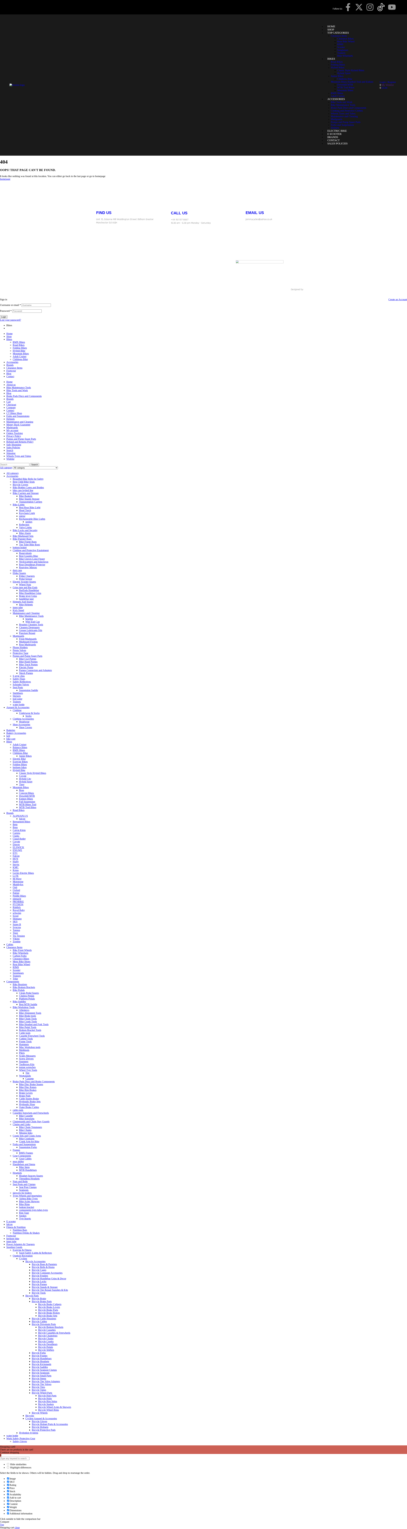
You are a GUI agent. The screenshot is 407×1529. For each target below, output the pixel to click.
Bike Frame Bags (28, 541)
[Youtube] (392, 7)
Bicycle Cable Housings (44, 1318)
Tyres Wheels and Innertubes (27, 1195)
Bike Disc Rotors (27, 1087)
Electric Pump (26, 667)
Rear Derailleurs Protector (32, 564)
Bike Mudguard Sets (23, 536)
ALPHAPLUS (20, 816)
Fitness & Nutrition (16, 1227)
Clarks (16, 836)
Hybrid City (25, 778)
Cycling (23, 1258)
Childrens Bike (20, 359)
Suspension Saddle (28, 690)
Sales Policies (13, 447)
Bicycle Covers (20, 484)
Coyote (22, 776)
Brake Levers (26, 1093)
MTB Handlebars (28, 1170)
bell (8, 736)
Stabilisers (18, 693)
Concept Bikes (26, 793)
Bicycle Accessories (35, 1261)
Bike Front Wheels (22, 950)
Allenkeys (24, 1010)
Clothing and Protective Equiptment (31, 550)
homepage (5, 179)
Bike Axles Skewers (29, 1201)
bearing (29, 619)
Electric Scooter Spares (24, 581)
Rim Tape (24, 1213)
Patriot (16, 893)
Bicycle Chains (45, 1338)
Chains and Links (21, 1124)
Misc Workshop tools (29, 1047)
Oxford (16, 890)
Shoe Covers (25, 727)
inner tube (18, 607)
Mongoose (18, 881)
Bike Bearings (20, 984)
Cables (9, 944)
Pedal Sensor (25, 579)
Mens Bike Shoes (21, 961)
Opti (15, 887)
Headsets (17, 1173)
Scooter (16, 970)
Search (9, 450)
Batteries (10, 730)
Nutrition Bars (20, 1230)
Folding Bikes (20, 348)
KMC (16, 867)
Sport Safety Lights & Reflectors (35, 1253)
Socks (28, 716)
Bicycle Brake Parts (42, 1301)
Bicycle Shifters (46, 1350)
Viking (16, 938)
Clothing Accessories (23, 718)
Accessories (12, 362)
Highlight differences (20, 1467)
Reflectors (24, 524)
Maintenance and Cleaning (19, 421)
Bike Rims (24, 1204)
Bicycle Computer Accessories (47, 1272)
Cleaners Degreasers (29, 627)
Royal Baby (19, 910)
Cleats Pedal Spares (29, 993)
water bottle (18, 704)
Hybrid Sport (25, 781)
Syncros (17, 927)
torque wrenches (27, 1067)
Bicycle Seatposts (40, 1372)
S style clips (19, 676)
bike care (10, 738)
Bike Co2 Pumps (27, 658)
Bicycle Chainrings (47, 1335)
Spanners (23, 1061)
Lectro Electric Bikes (23, 873)
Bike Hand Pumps (28, 661)
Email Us (255, 213)
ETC (15, 853)
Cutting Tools (26, 1038)
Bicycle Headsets (40, 1361)
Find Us (103, 213)
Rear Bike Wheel (21, 964)
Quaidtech (309, 289)
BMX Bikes (19, 342)
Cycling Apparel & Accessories (41, 1418)
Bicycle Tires (38, 1387)
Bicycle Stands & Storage (45, 1287)
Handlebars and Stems (24, 1164)
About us (11, 384)
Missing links (25, 1133)
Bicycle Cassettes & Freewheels (54, 1332)
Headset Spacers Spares (31, 1175)
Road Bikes (18, 345)
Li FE (16, 876)
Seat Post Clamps (28, 1187)
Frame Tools (25, 1041)
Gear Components (22, 1155)
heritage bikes (20, 767)
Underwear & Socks (29, 713)
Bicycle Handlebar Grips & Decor (49, 1278)
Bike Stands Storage (29, 499)
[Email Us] (250, 202)
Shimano (17, 918)
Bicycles (29, 1415)
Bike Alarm (25, 533)
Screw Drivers (26, 1058)
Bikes (9, 339)
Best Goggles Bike (28, 556)
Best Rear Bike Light (29, 507)
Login (3, 317)
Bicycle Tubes (39, 1390)
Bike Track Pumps (28, 664)
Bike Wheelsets (20, 953)
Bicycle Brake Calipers (49, 1304)
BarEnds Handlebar (29, 590)
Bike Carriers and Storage (26, 493)
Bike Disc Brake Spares (31, 1084)
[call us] (175, 201)
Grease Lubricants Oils (30, 630)
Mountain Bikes (21, 353)
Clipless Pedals (26, 995)
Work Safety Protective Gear (20, 1438)
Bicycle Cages (39, 1270)
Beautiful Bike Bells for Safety (28, 479)
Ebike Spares (19, 573)
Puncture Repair (27, 633)
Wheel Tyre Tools (28, 1070)
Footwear (11, 370)
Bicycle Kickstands (41, 1364)
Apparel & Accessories (17, 707)
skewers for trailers (22, 1193)
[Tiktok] (159, 264)
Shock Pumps (26, 673)
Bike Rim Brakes (27, 1090)
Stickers (17, 696)
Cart (8, 401)
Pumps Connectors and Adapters (35, 670)
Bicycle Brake (39, 1298)
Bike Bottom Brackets (24, 987)
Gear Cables (25, 1158)
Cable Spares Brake (29, 1098)
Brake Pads (25, 1095)
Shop (9, 336)
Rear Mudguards (27, 644)
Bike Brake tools (27, 1015)
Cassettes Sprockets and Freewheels (31, 1113)
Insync (16, 864)
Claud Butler (19, 838)
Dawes (16, 844)
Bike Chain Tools (28, 1018)
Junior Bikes (25, 756)
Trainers (17, 701)
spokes (28, 521)
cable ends (18, 1110)
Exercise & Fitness (22, 1250)
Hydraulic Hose (27, 1104)
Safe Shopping (13, 444)
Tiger (21, 784)
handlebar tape (26, 599)
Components (12, 981)
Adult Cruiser (19, 356)
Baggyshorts (25, 553)
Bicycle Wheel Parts (42, 1392)
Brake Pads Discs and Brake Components (34, 1081)
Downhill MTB (27, 796)
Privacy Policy (13, 436)
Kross (16, 870)
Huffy (16, 861)
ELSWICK (18, 847)
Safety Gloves (20, 1441)
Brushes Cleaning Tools (31, 624)
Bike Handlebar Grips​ (30, 593)
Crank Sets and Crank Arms (27, 1135)
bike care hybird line (23, 490)
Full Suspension (27, 801)
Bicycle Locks (39, 1281)
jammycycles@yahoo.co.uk (259, 219)
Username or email (10, 305)
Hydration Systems (28, 1432)
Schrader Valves (21, 684)
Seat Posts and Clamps (24, 1184)
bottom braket (20, 547)
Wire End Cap (32, 621)
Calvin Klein (19, 830)
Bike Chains (25, 1130)
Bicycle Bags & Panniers (44, 1264)
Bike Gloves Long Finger (32, 559)
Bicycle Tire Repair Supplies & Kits (50, 1290)
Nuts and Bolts (20, 1181)
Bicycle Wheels (40, 1412)
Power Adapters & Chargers (20, 1244)
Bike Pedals (19, 990)
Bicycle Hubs (45, 1398)
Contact (10, 376)
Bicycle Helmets (40, 1427)
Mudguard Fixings (28, 641)
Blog (8, 373)
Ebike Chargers (27, 576)
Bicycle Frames (39, 1355)
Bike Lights (18, 504)
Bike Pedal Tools (27, 1027)
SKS (15, 921)
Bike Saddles (19, 1001)
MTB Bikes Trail (27, 804)
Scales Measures (27, 1055)
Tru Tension (19, 936)
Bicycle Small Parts (41, 1375)
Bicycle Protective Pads (43, 1430)
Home (9, 333)
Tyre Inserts (25, 1218)
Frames (16, 1150)
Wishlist (10, 459)
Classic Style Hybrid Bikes (32, 773)
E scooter (11, 1221)
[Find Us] (100, 202)
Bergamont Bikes (21, 821)
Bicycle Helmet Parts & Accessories (50, 1424)
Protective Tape (20, 653)
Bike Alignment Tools (30, 1013)
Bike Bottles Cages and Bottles (28, 487)
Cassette (29, 1078)
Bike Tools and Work (17, 390)
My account (12, 430)
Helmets (10, 419)
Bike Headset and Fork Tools (33, 1024)
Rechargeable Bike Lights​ (32, 519)
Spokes (22, 1215)
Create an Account (397, 299)
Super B (17, 924)
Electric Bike (19, 758)
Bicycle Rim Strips (47, 1401)
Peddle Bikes (19, 896)
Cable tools (24, 1033)
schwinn (17, 913)
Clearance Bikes (21, 958)
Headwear (24, 721)
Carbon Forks (20, 955)
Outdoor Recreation (23, 1255)
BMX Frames (26, 1153)
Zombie (17, 941)
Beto (15, 824)
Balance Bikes (20, 747)
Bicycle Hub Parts (47, 1395)
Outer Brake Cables (29, 1107)
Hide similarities (18, 1464)
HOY (15, 858)
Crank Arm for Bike (29, 1141)
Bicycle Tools (39, 1292)
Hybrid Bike (19, 350)
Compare (11, 407)
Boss (21, 790)
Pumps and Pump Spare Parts (21, 439)
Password (6, 311)
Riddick (17, 907)
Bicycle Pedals (45, 1347)
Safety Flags (19, 678)
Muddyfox (18, 884)
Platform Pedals (27, 998)
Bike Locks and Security (25, 530)
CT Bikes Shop (14, 413)
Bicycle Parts (32, 1295)
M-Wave (17, 878)
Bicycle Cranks (46, 1341)
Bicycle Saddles (40, 1367)
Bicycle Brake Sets (47, 1315)
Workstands (25, 1075)
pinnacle (17, 898)
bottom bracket (26, 1207)
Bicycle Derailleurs (47, 1344)
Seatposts (23, 1190)
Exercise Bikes (20, 761)
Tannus (16, 930)
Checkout (11, 404)
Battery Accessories (16, 733)
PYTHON (18, 904)
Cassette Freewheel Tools (32, 1035)
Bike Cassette (26, 1115)
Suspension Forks (28, 1147)
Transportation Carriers (30, 501)
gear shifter (18, 1161)
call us (179, 213)
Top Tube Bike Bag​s (29, 544)
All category (12, 473)
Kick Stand (18, 610)
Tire (27, 1073)
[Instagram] (370, 7)
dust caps (17, 570)
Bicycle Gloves (39, 1421)
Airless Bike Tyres (28, 1198)
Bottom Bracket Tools (30, 1030)
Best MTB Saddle (28, 1004)
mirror (22, 516)
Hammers (24, 1044)
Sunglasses (18, 973)
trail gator (17, 698)
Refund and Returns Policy (20, 441)
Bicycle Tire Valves (41, 1384)
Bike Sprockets (26, 1118)
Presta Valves (19, 650)
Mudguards (12, 427)
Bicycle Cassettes (47, 1330)
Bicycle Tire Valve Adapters (46, 1381)
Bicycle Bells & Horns (43, 1267)
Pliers (22, 1053)
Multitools (24, 1050)
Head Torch (25, 510)
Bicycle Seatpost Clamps (44, 1370)
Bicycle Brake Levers (49, 1307)
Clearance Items (14, 368)
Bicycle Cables (39, 1321)
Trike (15, 978)
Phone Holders (20, 647)
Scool (15, 916)
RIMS (16, 967)
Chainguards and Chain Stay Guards (31, 1121)
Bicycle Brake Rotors (49, 1312)
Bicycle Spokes (46, 1404)
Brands (10, 365)
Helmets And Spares (23, 601)
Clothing (17, 710)
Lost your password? (10, 320)
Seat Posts (18, 687)
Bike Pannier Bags (22, 539)
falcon (22, 818)
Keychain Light (27, 513)
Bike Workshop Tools (24, 1007)
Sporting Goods (14, 1247)
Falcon (16, 856)
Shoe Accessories (21, 724)
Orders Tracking (14, 433)
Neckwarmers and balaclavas (33, 561)
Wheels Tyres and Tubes (18, 456)
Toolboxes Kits (26, 1064)
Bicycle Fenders (40, 1275)
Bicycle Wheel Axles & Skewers (54, 1407)
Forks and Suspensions (17, 416)
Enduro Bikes (26, 798)
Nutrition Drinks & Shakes (26, 1233)
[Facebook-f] (348, 7)
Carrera (16, 833)
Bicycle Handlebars (42, 1358)
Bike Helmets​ (26, 604)
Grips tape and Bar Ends (25, 587)
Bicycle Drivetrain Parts (44, 1324)
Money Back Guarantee (18, 424)
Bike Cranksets (26, 1138)
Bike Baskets (25, 496)
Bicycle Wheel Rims (48, 1410)
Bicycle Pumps (39, 1284)
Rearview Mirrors (28, 567)
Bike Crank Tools (28, 1021)
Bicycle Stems (39, 1378)
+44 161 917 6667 (179, 219)
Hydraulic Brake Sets (30, 1101)
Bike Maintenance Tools (18, 387)
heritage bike (12, 1238)
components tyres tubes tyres (33, 1210)
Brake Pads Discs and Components (24, 396)
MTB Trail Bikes (27, 807)
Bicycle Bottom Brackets (50, 1327)
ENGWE (17, 850)
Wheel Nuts (25, 584)
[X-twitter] (359, 7)
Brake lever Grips (28, 596)
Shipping (10, 453)
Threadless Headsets (29, 1178)
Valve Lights (25, 527)
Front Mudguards (28, 638)
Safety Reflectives (22, 681)
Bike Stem (24, 1167)
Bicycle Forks (39, 1352)
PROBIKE (18, 901)
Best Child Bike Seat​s (24, 481)
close (17, 1527)
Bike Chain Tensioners (30, 1127)
